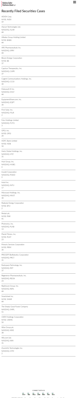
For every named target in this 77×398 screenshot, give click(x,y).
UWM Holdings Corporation (12, 317)
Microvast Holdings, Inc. (11, 193)
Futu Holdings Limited (10, 120)
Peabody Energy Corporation (13, 203)
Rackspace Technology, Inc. (12, 265)
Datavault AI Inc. (8, 89)
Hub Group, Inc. (8, 162)
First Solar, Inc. (7, 110)
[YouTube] (53, 393)
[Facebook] (34, 393)
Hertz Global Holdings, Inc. (12, 151)
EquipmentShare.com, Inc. (11, 99)
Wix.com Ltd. (6, 338)
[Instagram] (43, 393)
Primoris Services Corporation (13, 245)
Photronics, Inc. (7, 224)
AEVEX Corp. (7, 17)
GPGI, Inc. (5, 131)
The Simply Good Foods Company (15, 307)
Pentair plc (6, 213)
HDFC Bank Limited (9, 141)
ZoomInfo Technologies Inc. (12, 348)
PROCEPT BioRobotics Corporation (15, 255)
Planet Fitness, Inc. (9, 234)
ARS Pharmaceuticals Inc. (11, 48)
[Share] (23, 393)
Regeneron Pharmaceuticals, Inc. (14, 276)
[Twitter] (48, 393)
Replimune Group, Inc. (10, 286)
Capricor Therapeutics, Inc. (12, 68)
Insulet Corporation (9, 172)
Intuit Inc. (5, 182)
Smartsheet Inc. (7, 296)
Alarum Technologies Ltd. (11, 27)
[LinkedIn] (38, 393)
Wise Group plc (8, 327)
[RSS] (28, 393)
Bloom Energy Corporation (12, 58)
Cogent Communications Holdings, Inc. (17, 79)
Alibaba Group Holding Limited (13, 37)
